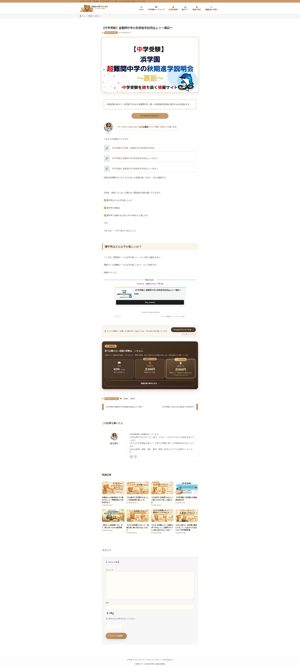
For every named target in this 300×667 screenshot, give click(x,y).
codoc (183, 316)
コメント (109, 570)
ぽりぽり (169, 316)
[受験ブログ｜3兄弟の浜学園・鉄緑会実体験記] (94, 8)
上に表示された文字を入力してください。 (121, 619)
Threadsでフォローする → (183, 330)
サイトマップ (139, 660)
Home (130, 660)
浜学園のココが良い (111, 32)
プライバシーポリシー (154, 660)
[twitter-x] (135, 456)
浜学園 (125, 398)
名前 (107, 603)
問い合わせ (168, 660)
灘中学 (133, 398)
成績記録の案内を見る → (150, 383)
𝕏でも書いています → (189, 334)
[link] (131, 456)
